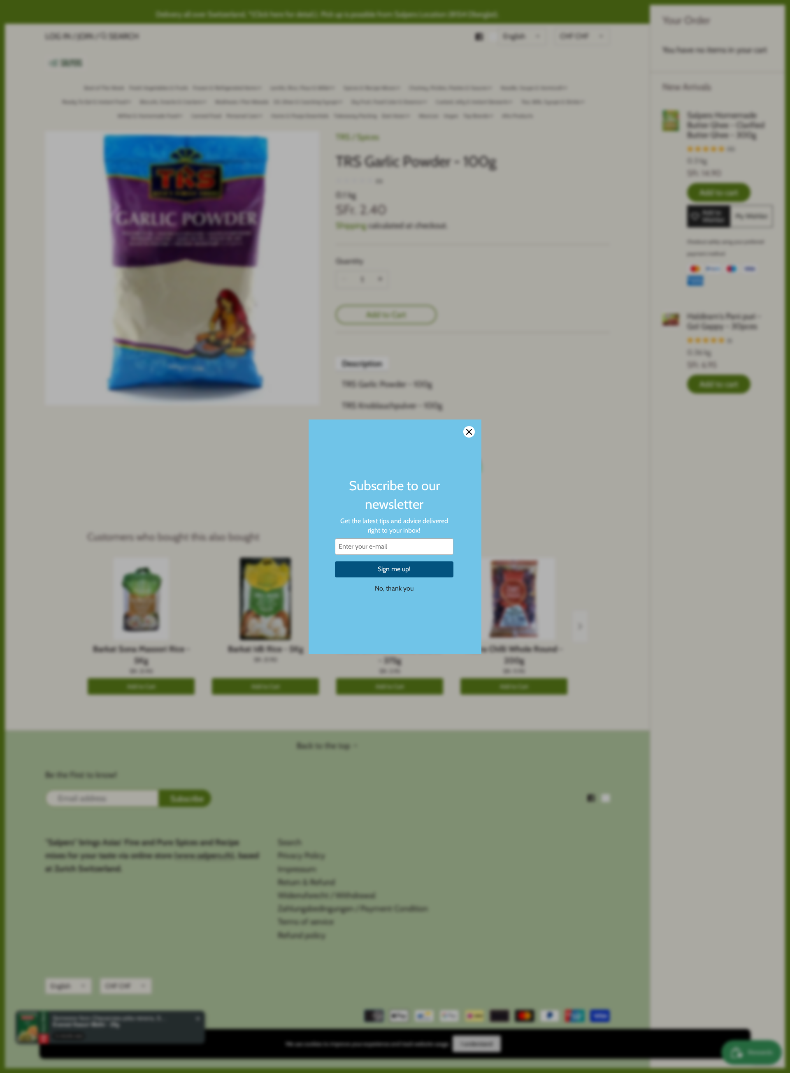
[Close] (469, 432)
